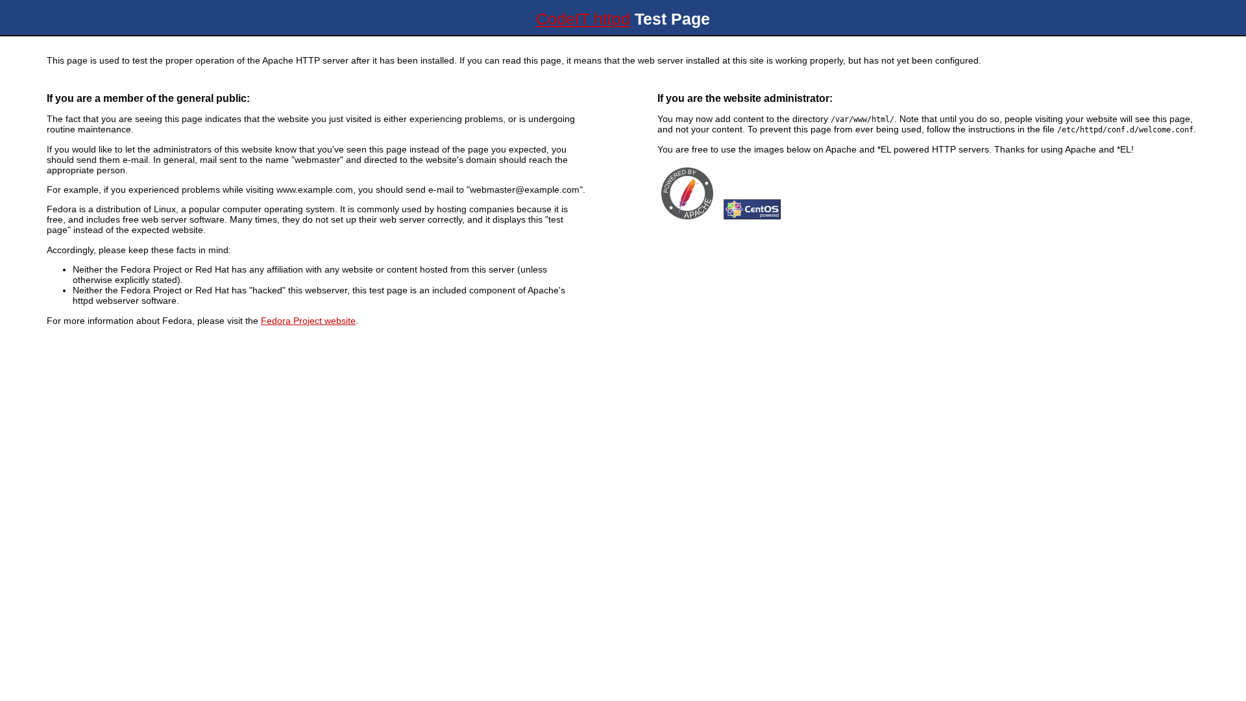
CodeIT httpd (583, 19)
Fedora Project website (308, 320)
